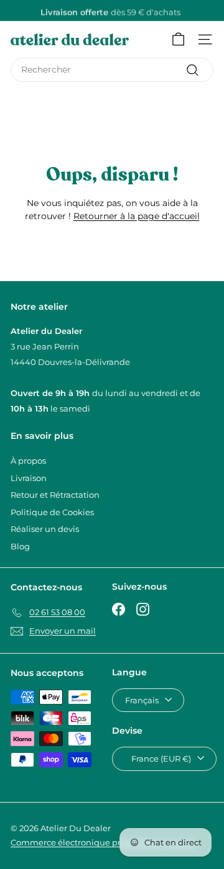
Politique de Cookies (52, 512)
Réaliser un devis (45, 529)
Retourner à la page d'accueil (136, 216)
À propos (28, 461)
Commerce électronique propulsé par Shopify (103, 842)
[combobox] (112, 70)
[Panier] (178, 39)
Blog (20, 546)
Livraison (29, 478)
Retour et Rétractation (55, 495)
